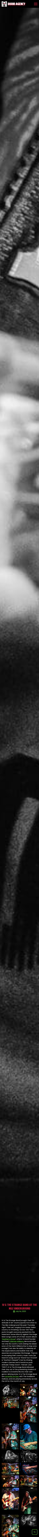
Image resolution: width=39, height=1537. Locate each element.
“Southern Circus (8, 1339)
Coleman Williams (16, 1341)
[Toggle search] (34, 1532)
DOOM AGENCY (16, 4)
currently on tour (12, 1376)
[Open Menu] (35, 4)
